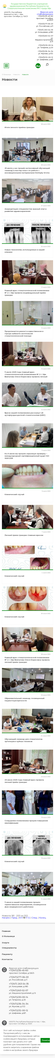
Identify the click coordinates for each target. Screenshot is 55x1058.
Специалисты (9, 948)
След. (34, 918)
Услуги (5, 942)
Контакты (7, 959)
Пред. (14, 918)
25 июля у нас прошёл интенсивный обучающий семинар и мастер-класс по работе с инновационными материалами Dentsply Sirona (27, 170)
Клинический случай (14, 494)
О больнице (8, 936)
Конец (42, 918)
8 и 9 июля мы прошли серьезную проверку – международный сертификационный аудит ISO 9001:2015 (27, 456)
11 (26, 918)
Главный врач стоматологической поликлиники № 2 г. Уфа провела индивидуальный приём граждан (27, 292)
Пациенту (7, 954)
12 (29, 918)
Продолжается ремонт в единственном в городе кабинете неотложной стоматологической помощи (24, 333)
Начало (6, 918)
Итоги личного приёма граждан (19, 127)
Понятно (46, 1040)
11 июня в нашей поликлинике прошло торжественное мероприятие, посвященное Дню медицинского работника (25, 904)
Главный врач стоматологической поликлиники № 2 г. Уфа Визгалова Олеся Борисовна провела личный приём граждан (27, 659)
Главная (6, 931)
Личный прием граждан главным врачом (24, 535)
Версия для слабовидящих (45, 13)
